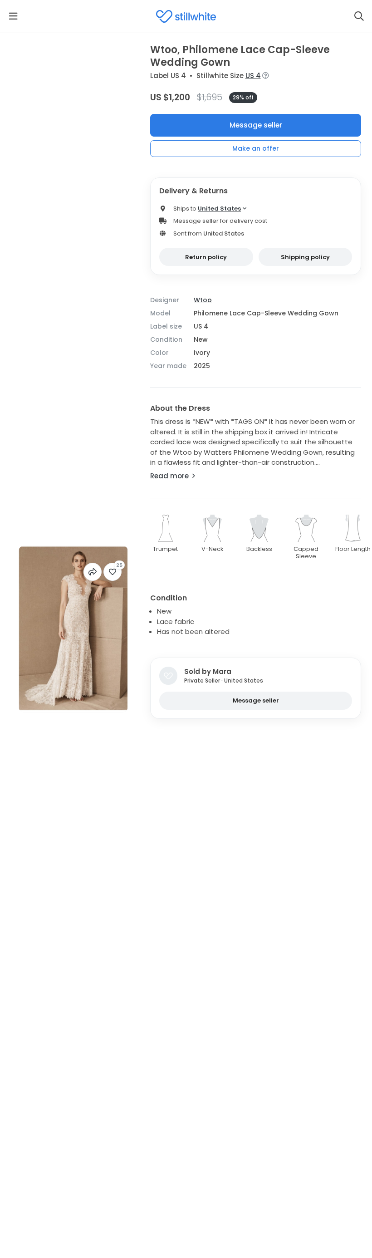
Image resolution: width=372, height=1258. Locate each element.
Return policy (206, 257)
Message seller (256, 125)
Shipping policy (305, 257)
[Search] (359, 16)
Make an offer (255, 148)
